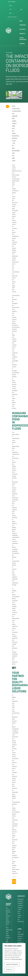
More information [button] (17, 959)
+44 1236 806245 (8, 941)
